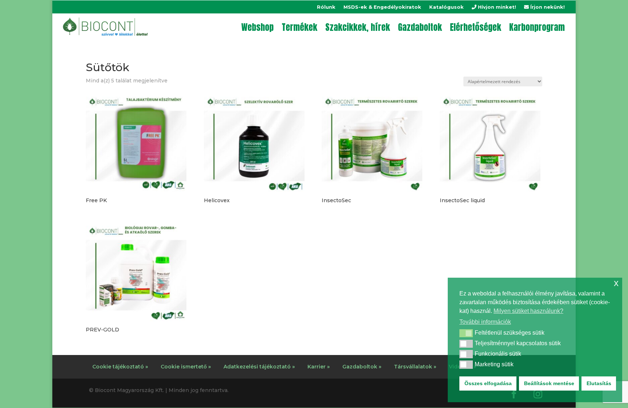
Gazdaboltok (420, 27)
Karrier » (318, 366)
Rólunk (326, 7)
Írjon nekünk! (547, 7)
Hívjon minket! (496, 7)
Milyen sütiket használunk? (528, 311)
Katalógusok (446, 7)
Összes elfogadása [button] (488, 383)
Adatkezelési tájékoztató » (259, 366)
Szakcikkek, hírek (357, 27)
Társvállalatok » (415, 366)
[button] (466, 333)
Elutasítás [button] (599, 383)
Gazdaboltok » (361, 366)
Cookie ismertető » (186, 366)
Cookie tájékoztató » (120, 366)
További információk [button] (485, 322)
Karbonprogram (537, 27)
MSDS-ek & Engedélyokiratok (382, 7)
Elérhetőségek (475, 27)
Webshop (257, 27)
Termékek (299, 27)
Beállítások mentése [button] (549, 383)
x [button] (616, 283)
